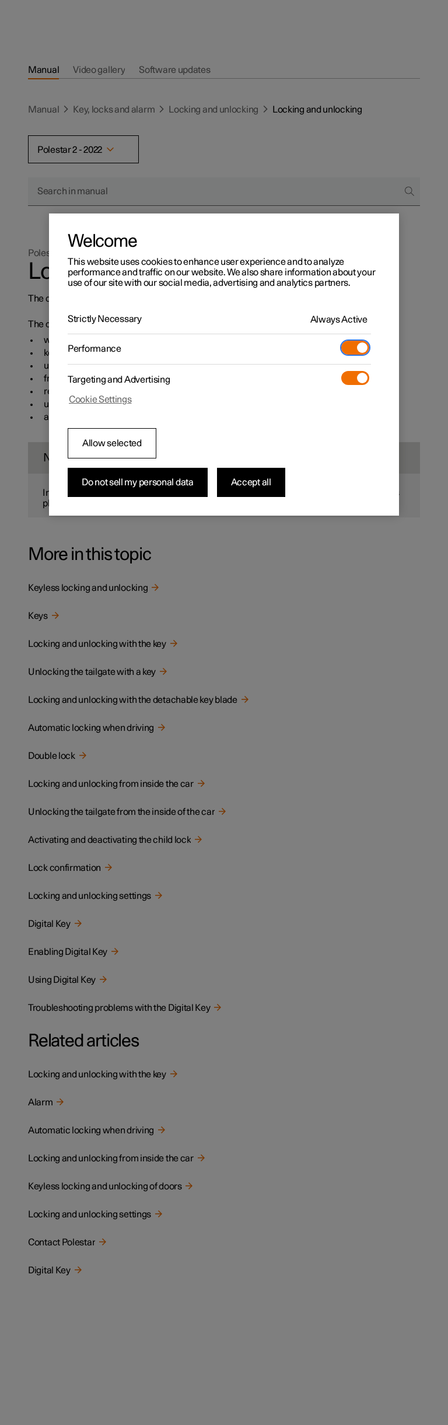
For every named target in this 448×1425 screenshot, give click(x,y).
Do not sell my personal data (138, 482)
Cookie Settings (100, 399)
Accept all (251, 482)
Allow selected (112, 443)
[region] (224, 364)
